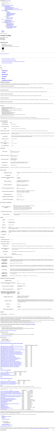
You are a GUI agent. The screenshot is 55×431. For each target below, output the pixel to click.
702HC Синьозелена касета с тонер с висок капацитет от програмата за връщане (11, 354)
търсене (3, 2)
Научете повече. (32, 334)
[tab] (28, 70)
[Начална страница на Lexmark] (7, 0)
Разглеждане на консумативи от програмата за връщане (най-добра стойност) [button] (11, 343)
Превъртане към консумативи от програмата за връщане (8, 330)
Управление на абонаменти (5, 419)
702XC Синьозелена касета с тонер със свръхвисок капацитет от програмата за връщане (12, 349)
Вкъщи (3, 30)
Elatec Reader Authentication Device (5, 407)
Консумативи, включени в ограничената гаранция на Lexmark (13, 9)
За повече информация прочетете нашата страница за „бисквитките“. (39, 428)
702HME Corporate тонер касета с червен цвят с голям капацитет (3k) (9, 361)
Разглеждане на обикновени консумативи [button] (6, 378)
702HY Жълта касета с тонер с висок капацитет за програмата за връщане (10, 358)
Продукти (3, 31)
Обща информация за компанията (6, 416)
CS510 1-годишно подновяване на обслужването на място (8, 399)
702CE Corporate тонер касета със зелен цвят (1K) (7, 348)
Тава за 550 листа (2, 405)
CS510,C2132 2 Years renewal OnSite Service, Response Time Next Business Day (11, 395)
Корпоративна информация (6, 424)
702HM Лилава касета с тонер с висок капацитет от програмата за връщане (10, 353)
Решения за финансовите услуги (11, 13)
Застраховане (8, 12)
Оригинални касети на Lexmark (9, 7)
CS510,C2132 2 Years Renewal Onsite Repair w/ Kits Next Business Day (9, 403)
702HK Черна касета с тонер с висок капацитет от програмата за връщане (10, 351)
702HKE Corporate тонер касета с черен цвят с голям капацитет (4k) (9, 366)
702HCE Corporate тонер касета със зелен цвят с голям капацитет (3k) (10, 365)
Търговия (8, 16)
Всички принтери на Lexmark (9, 5)
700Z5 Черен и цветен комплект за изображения (7, 375)
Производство (9, 15)
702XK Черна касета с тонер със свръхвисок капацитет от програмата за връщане (11, 346)
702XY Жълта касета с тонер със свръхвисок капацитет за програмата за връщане (11, 352)
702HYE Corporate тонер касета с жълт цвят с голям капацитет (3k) (9, 357)
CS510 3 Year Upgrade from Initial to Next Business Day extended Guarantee (10, 396)
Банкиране (8, 11)
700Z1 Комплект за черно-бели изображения (6, 372)
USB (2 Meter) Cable (3, 394)
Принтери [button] (3, 4)
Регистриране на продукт (10, 24)
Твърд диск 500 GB (3, 402)
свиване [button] (1, 368)
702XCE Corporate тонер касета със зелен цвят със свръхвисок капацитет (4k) (11, 362)
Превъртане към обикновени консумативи (6, 335)
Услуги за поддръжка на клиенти (9, 21)
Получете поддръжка (10, 23)
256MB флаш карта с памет (4, 404)
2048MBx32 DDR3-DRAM (4, 406)
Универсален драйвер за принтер (11, 27)
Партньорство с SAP (9, 18)
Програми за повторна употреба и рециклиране (11, 8)
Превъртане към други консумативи (5, 341)
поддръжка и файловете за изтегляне (12, 26)
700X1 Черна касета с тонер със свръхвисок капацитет (7, 381)
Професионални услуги (8, 20)
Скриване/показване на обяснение (30, 324)
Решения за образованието (10, 14)
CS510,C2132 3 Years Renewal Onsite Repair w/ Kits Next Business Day (9, 391)
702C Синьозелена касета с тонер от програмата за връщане (8, 359)
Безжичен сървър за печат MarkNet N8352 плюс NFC (7, 398)
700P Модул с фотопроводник (4, 373)
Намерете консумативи (8, 6)
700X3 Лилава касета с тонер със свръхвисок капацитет (8, 382)
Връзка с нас (3, 417)
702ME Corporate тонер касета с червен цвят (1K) (7, 350)
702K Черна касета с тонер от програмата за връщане (7, 360)
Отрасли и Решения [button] (4, 10)
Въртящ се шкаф (2, 397)
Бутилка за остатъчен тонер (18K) (5, 374)
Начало (3, 415)
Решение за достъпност (10, 17)
